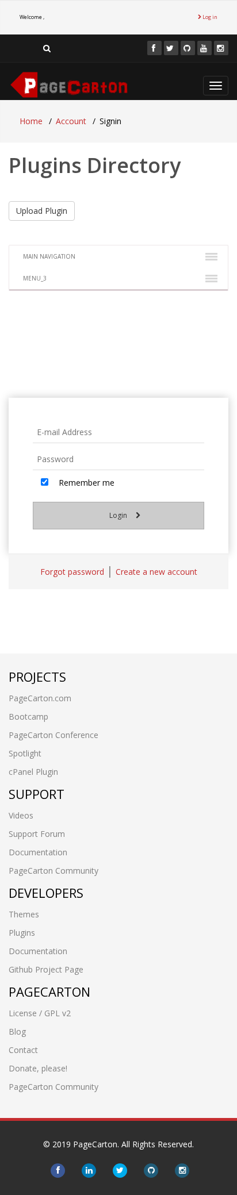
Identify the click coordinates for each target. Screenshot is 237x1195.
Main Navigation (49, 256)
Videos (21, 815)
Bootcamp (28, 716)
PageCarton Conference (53, 734)
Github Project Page (46, 969)
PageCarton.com (40, 698)
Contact (23, 1049)
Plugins (22, 932)
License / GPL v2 (40, 1013)
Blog (17, 1031)
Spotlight (25, 753)
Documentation (38, 852)
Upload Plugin (41, 210)
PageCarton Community (53, 870)
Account (71, 121)
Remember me (85, 482)
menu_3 (35, 278)
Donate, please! (38, 1068)
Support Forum (37, 833)
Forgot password (72, 571)
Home (31, 121)
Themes (24, 914)
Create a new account (156, 571)
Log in (209, 17)
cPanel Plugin (33, 771)
